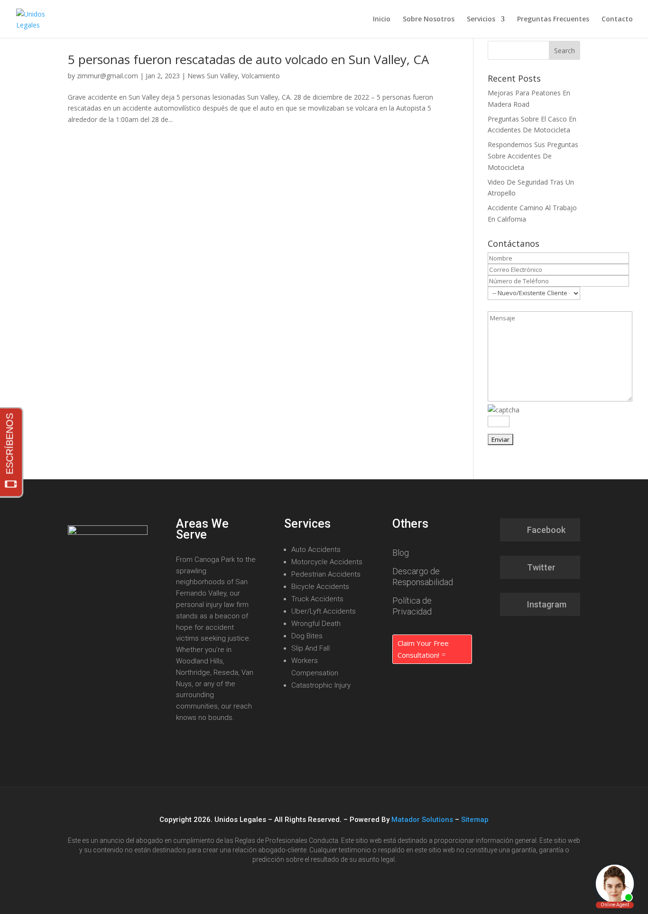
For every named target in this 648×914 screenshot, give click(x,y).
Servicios (481, 19)
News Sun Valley (212, 75)
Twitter (541, 567)
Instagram (546, 604)
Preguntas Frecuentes (553, 19)
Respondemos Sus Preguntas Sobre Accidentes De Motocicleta (533, 156)
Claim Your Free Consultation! (423, 649)
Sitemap (475, 819)
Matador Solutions (422, 819)
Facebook (546, 530)
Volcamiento (260, 75)
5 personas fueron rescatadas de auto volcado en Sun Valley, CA (248, 59)
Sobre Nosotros (428, 19)
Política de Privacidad (412, 606)
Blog (400, 553)
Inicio (381, 19)
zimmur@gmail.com (107, 75)
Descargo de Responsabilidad (422, 576)
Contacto (617, 19)
